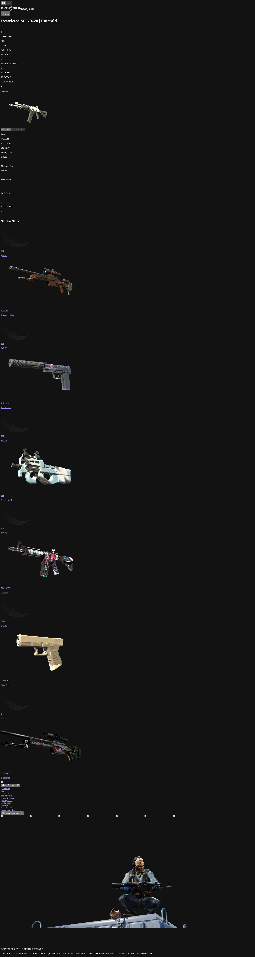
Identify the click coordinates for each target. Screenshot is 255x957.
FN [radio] (3, 130)
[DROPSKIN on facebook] (8, 786)
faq (2, 791)
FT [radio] (13, 130)
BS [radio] (22, 130)
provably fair (6, 796)
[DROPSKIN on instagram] (3, 786)
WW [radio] (17, 130)
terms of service (7, 798)
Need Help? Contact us (14, 814)
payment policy (7, 805)
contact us (5, 793)
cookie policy (6, 803)
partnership (5, 788)
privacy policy (7, 800)
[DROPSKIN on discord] (13, 786)
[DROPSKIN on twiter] (17, 786)
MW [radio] (8, 130)
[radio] (3, 3)
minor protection (8, 810)
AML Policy (6, 808)
